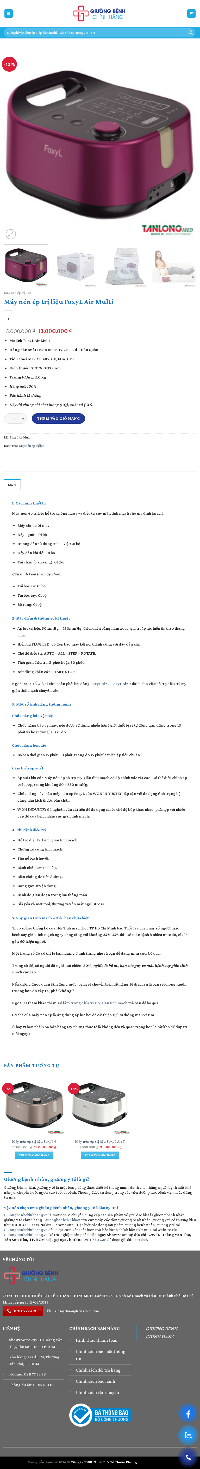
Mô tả (12, 485)
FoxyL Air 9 (121, 683)
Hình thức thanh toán (96, 1340)
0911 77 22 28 (35, 1374)
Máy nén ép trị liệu (17, 293)
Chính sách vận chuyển (97, 1392)
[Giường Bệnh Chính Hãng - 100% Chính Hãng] (100, 13)
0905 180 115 (43, 1384)
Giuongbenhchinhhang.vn (26, 1215)
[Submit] (190, 32)
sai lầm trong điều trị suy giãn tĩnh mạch (92, 1003)
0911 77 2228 (95, 1239)
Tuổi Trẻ (131, 928)
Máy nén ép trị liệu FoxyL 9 (34, 1141)
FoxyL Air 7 (99, 683)
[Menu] (8, 13)
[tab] (12, 484)
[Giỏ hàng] (191, 13)
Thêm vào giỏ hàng (58, 418)
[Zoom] (11, 234)
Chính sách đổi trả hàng (98, 1370)
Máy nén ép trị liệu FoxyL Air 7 (100, 1141)
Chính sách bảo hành (95, 1381)
